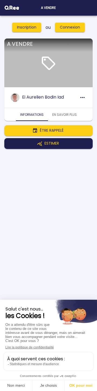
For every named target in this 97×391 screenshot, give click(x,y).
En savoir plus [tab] (64, 114)
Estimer (51, 143)
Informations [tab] (32, 114)
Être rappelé (52, 130)
